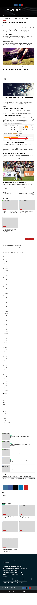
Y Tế (3, 427)
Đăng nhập (4, 495)
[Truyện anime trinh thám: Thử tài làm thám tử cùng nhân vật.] (27, 205)
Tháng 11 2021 (5, 349)
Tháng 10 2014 (5, 390)
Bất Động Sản (5, 476)
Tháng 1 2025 (5, 288)
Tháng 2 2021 (5, 356)
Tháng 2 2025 (5, 286)
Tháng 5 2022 (5, 338)
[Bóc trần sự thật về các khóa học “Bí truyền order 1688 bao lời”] (5, 433)
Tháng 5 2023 (5, 322)
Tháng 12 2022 (5, 331)
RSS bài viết (4, 497)
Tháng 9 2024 (5, 295)
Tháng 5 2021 (5, 354)
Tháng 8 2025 (5, 275)
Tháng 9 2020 (5, 365)
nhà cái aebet (15, 31)
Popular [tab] (8, 431)
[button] (3, 16)
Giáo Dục (21, 476)
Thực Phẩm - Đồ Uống (31, 478)
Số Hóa (17, 478)
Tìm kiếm (4, 235)
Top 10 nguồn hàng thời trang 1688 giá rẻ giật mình (18, 453)
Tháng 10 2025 (5, 272)
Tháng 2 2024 (5, 306)
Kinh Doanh (5, 407)
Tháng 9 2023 (5, 315)
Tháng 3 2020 (5, 376)
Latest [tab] (4, 431)
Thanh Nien (14, 10)
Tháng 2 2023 (5, 327)
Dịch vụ (4, 400)
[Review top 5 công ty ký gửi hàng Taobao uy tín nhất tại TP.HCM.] (5, 457)
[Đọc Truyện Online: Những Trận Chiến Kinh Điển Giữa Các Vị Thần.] (10, 223)
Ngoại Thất (4, 409)
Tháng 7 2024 (5, 297)
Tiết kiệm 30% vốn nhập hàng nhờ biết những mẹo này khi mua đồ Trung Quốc (15, 247)
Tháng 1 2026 (5, 266)
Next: (26, 193)
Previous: (7, 193)
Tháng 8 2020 (5, 367)
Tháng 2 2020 (5, 378)
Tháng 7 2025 (5, 277)
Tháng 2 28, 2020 (8, 23)
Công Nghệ (4, 398)
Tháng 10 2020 (5, 363)
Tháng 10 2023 (5, 313)
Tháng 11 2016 (5, 387)
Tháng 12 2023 (5, 309)
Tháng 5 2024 (5, 300)
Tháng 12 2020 (5, 360)
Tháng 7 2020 (5, 369)
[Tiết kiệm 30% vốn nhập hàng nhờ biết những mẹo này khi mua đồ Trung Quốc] (5, 441)
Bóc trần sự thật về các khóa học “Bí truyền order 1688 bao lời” (12, 245)
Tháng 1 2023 (5, 329)
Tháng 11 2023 (5, 311)
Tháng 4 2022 (5, 340)
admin (4, 23)
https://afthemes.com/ (6, 562)
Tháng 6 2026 (5, 259)
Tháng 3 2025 (5, 284)
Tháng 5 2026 (5, 261)
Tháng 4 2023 (5, 324)
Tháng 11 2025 (5, 270)
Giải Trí (4, 209)
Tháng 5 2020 (5, 372)
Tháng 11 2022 (5, 333)
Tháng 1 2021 (5, 358)
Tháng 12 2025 (5, 268)
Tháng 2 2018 (5, 383)
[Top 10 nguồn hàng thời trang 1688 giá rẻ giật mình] (5, 449)
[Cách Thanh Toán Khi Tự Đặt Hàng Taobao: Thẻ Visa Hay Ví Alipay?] (10, 543)
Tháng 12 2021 (5, 347)
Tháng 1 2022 (5, 345)
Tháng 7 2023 (5, 318)
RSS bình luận (5, 498)
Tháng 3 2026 (5, 263)
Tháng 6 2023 (5, 320)
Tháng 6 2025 (5, 279)
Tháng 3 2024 (5, 304)
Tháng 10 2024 (5, 293)
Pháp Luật (4, 413)
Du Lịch (4, 402)
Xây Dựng (10, 480)
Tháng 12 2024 (5, 290)
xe (3, 425)
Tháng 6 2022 (5, 336)
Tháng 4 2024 (5, 302)
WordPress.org (5, 500)
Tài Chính (4, 418)
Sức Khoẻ (4, 416)
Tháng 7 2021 (5, 351)
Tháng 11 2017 (5, 385)
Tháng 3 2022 (5, 342)
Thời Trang (4, 420)
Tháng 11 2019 (5, 381)
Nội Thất (4, 411)
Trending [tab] (13, 431)
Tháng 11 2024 (5, 291)
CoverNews (21, 591)
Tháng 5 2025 (5, 281)
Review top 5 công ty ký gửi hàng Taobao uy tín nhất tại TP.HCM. (13, 250)
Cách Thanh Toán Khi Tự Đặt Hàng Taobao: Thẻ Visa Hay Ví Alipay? (13, 252)
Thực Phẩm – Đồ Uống (6, 422)
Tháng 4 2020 (5, 374)
